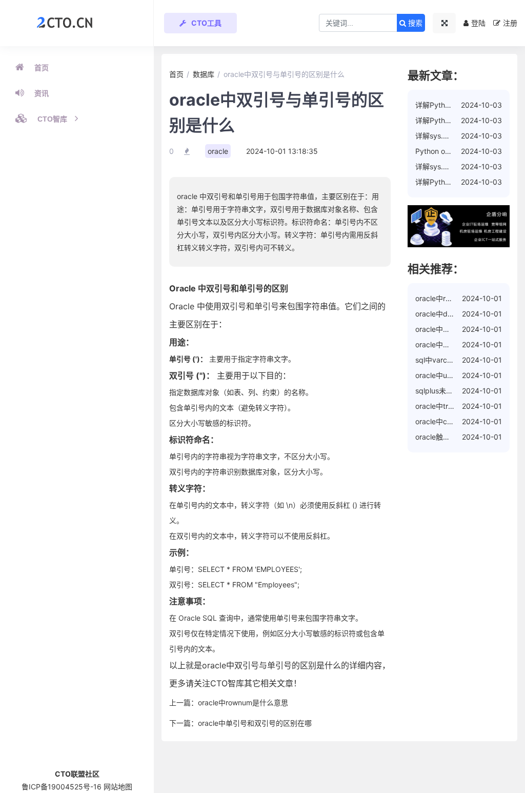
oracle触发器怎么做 (447, 436)
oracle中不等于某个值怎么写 (461, 344)
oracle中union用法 (445, 375)
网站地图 (118, 786)
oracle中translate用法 (451, 406)
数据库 (203, 74)
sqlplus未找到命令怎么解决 (459, 390)
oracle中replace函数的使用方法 (466, 298)
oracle (218, 151)
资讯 (41, 93)
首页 (41, 68)
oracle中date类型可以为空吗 (462, 313)
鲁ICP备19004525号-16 (62, 786)
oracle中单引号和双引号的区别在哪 (255, 723)
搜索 (414, 23)
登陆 (478, 22)
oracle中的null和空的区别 (456, 329)
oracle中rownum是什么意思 (243, 702)
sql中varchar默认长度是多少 (461, 359)
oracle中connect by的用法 (458, 421)
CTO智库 (52, 119)
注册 (510, 22)
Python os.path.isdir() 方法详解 (466, 151)
